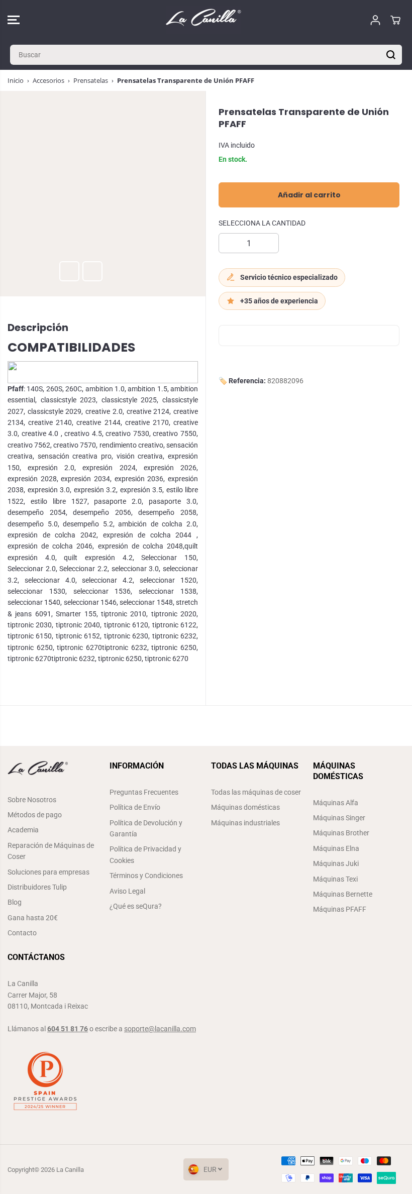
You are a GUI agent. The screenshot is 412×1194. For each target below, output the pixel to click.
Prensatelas (90, 80)
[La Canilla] (203, 20)
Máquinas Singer (339, 818)
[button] (14, 20)
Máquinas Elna (336, 848)
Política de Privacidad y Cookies (145, 854)
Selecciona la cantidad (262, 223)
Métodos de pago (35, 815)
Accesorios (48, 80)
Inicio (16, 80)
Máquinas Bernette (342, 894)
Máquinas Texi (335, 879)
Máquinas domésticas (245, 807)
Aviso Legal (127, 891)
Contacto (22, 933)
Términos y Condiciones (146, 876)
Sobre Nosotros (32, 800)
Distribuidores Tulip (37, 887)
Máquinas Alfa (335, 803)
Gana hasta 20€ (33, 918)
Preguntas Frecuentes (144, 792)
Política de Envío (135, 807)
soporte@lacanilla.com (160, 1029)
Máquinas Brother (341, 833)
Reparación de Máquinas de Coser (51, 850)
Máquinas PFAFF (339, 909)
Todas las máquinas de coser (256, 792)
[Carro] (395, 20)
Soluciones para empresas (48, 872)
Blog (15, 902)
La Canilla (70, 1169)
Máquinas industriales (245, 823)
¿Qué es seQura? (136, 906)
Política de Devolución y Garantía (146, 828)
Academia (23, 830)
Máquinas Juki (336, 863)
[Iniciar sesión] (375, 20)
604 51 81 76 (67, 1029)
